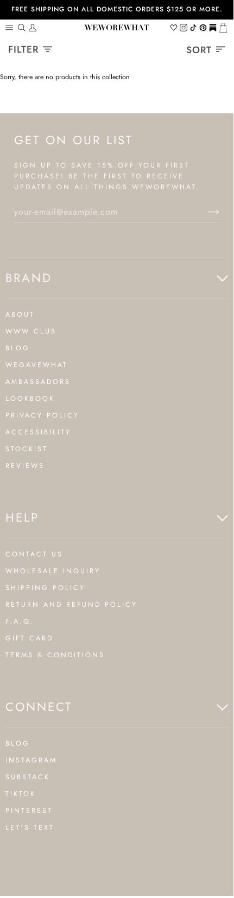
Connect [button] (38, 706)
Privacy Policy (42, 415)
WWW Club (30, 331)
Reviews (25, 466)
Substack (27, 777)
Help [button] (22, 517)
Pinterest (29, 811)
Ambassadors (38, 382)
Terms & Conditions (55, 655)
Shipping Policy (45, 588)
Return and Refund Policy (71, 605)
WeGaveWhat (36, 365)
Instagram (31, 760)
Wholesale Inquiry (52, 571)
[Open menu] (10, 28)
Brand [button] (28, 277)
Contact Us (34, 554)
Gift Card (29, 638)
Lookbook (30, 398)
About (20, 314)
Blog (17, 348)
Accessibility (38, 432)
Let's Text (29, 827)
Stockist (26, 449)
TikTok (20, 794)
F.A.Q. (19, 621)
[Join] (205, 212)
